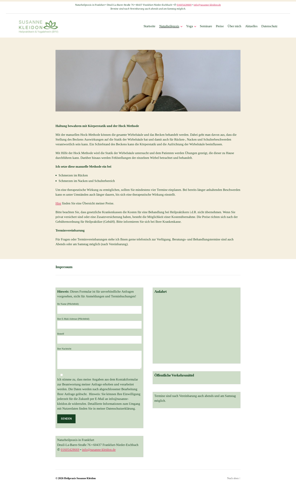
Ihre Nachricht (64, 348)
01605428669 (184, 4)
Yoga (189, 26)
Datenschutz (269, 26)
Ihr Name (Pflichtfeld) (68, 304)
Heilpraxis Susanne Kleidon (80, 478)
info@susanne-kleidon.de (207, 4)
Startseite (149, 26)
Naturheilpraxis (169, 26)
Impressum (64, 267)
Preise (220, 26)
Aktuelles (251, 26)
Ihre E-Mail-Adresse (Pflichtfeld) (73, 318)
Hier (58, 203)
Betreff (60, 333)
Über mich (234, 26)
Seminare (206, 26)
